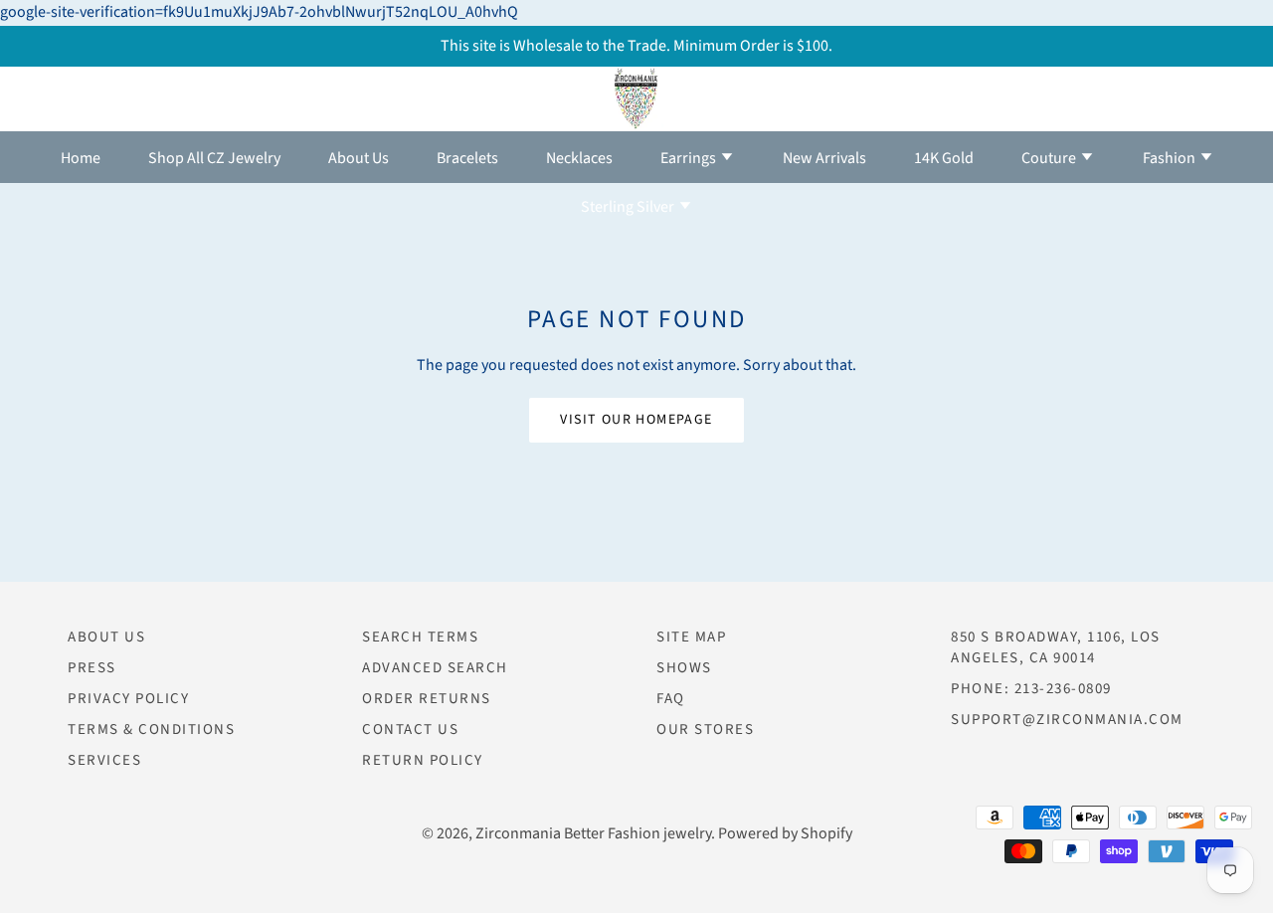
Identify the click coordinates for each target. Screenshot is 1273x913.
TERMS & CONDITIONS (151, 729)
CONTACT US (410, 729)
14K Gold (944, 158)
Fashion (1170, 158)
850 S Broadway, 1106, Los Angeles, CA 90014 (1056, 647)
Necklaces (579, 158)
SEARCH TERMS (420, 637)
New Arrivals (824, 158)
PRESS (92, 667)
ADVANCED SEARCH (435, 667)
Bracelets (467, 158)
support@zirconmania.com (1067, 719)
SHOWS (684, 667)
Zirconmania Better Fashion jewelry (593, 833)
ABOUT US (106, 637)
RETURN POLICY (422, 760)
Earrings (689, 158)
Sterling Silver (629, 207)
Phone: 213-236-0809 (1031, 688)
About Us (358, 158)
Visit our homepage (636, 420)
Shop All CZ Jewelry (214, 158)
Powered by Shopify (785, 833)
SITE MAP (691, 637)
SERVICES (104, 760)
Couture (1050, 158)
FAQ (670, 698)
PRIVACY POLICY (128, 698)
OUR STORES (705, 729)
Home (80, 158)
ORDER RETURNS (426, 698)
